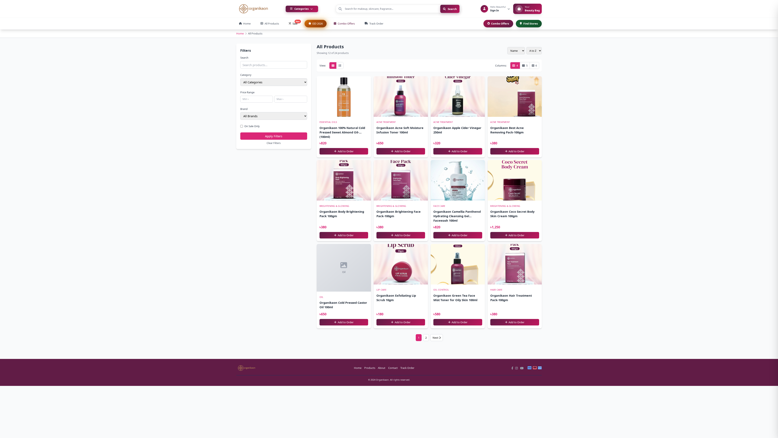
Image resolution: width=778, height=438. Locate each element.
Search (452, 9)
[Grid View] (332, 65)
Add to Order (345, 151)
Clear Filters (274, 143)
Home (240, 33)
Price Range (247, 92)
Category (245, 75)
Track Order (407, 368)
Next (436, 337)
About (381, 368)
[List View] (339, 65)
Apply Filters (273, 136)
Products (369, 368)
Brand (244, 109)
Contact (393, 368)
